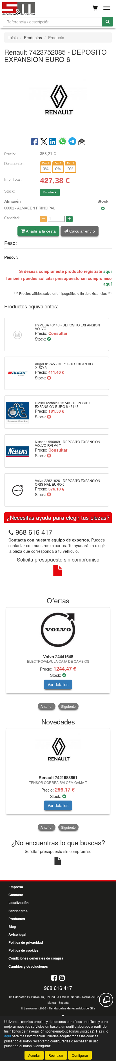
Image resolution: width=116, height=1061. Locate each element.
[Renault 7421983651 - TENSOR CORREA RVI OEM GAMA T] (58, 751)
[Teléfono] (11, 532)
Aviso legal (17, 934)
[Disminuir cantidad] (43, 219)
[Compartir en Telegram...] (73, 142)
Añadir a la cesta (40, 231)
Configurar (80, 1055)
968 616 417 (33, 532)
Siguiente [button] (68, 706)
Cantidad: (12, 218)
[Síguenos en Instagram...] (62, 978)
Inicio (13, 37)
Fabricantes (18, 910)
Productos (33, 37)
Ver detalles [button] (58, 684)
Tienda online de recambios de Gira (72, 1008)
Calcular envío (81, 231)
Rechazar (55, 1055)
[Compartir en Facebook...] (34, 142)
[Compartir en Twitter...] (43, 142)
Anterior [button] (47, 706)
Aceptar (34, 1055)
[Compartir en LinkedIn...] (53, 142)
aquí (107, 271)
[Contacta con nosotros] (106, 1000)
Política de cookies (23, 950)
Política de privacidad (25, 942)
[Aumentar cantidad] (69, 219)
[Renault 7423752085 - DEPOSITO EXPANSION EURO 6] (58, 101)
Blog (12, 926)
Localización (18, 902)
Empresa (15, 886)
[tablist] (58, 659)
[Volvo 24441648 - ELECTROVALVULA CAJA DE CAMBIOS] (58, 630)
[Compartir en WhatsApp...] (63, 142)
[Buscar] (107, 21)
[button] (81, 142)
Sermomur (30, 1008)
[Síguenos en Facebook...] (54, 978)
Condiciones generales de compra (35, 958)
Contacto (15, 894)
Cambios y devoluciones (28, 966)
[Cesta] (95, 8)
